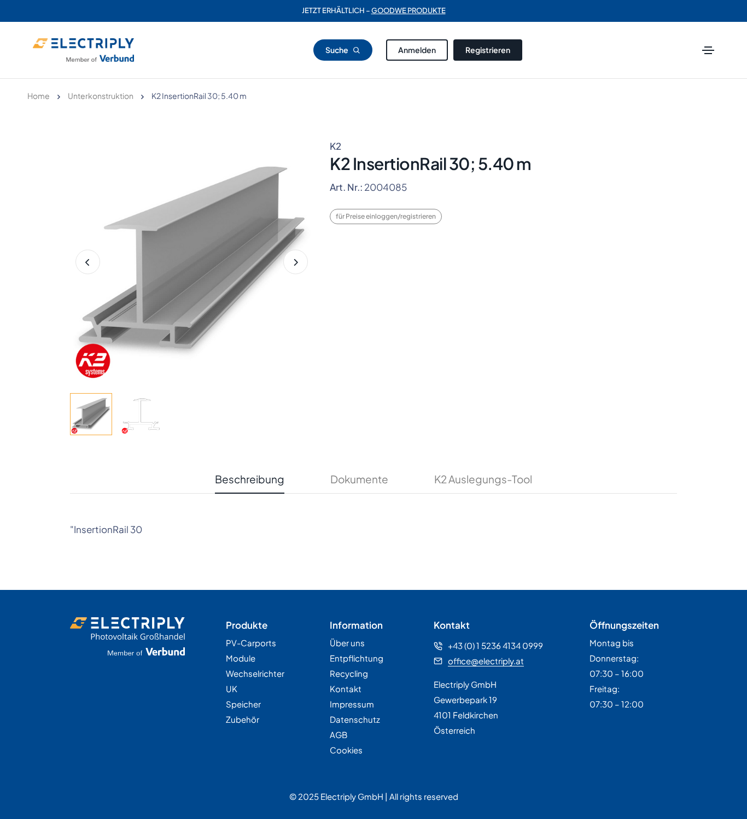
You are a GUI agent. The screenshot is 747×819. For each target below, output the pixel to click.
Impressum (352, 704)
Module (240, 658)
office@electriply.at (486, 661)
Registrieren (487, 50)
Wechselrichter (255, 673)
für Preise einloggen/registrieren (386, 216)
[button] (295, 262)
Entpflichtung (356, 658)
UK (231, 688)
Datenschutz (355, 719)
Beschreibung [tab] (249, 478)
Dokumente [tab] (359, 478)
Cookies (346, 750)
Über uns (347, 642)
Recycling (349, 673)
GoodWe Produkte (408, 11)
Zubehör (242, 719)
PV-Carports (251, 642)
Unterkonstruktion (100, 96)
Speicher (243, 704)
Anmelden (417, 50)
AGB (338, 734)
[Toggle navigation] (708, 50)
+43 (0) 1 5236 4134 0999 (495, 645)
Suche (337, 50)
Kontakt (345, 688)
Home (38, 96)
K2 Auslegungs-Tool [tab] (483, 478)
